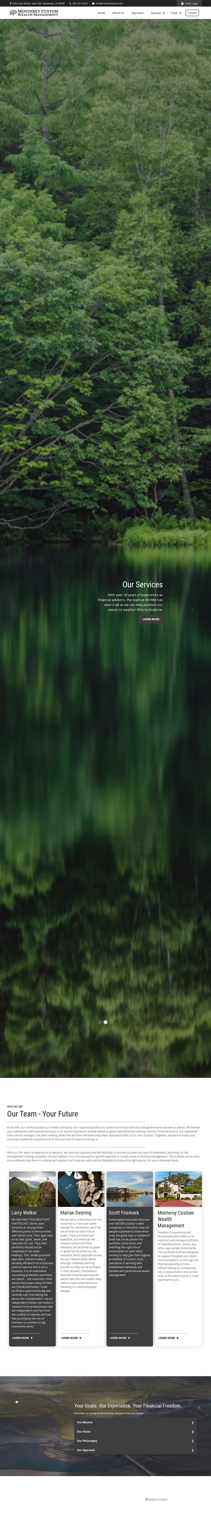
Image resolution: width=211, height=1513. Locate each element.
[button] (101, 12)
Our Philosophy (87, 1441)
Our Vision (83, 1431)
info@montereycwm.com (109, 3)
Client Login (191, 3)
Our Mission (85, 1422)
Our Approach (86, 1450)
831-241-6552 (80, 3)
